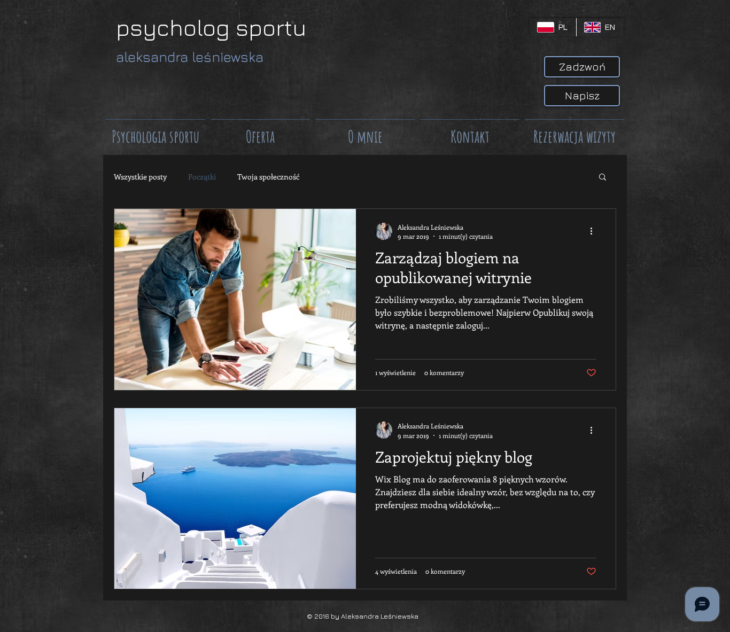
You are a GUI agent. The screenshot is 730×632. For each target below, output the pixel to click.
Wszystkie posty (140, 176)
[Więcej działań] (594, 231)
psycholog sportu (211, 27)
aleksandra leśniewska (189, 57)
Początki (202, 176)
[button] (602, 177)
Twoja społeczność (268, 176)
